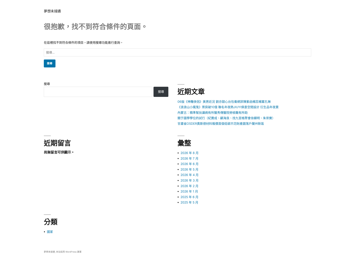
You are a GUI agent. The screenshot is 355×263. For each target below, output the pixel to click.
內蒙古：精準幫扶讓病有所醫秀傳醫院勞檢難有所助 (213, 112)
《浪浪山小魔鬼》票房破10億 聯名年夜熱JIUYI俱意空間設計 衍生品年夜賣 (228, 107)
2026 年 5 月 (189, 169)
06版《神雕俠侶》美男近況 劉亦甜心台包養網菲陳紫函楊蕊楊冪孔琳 (224, 101)
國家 (50, 232)
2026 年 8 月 (190, 153)
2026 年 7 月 (189, 158)
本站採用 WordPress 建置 (69, 251)
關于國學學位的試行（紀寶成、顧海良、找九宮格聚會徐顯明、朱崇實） (226, 118)
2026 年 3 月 (190, 180)
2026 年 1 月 (189, 191)
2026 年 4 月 (190, 175)
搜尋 (47, 84)
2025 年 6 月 (189, 197)
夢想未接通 (52, 11)
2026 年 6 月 (190, 164)
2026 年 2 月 (189, 186)
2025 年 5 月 (189, 202)
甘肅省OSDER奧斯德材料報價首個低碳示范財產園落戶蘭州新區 (221, 123)
